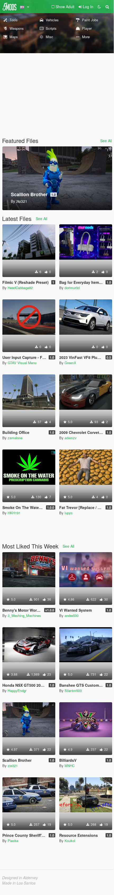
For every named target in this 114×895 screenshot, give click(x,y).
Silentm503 (73, 690)
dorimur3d (72, 287)
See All (106, 140)
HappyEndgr (17, 690)
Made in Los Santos (18, 883)
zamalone (15, 437)
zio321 (13, 765)
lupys (69, 512)
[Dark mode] (99, 6)
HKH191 (14, 512)
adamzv (71, 437)
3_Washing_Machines (24, 615)
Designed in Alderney (20, 877)
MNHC (70, 765)
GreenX (70, 362)
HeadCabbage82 (20, 287)
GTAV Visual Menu (22, 362)
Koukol (70, 840)
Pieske (13, 840)
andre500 (72, 615)
